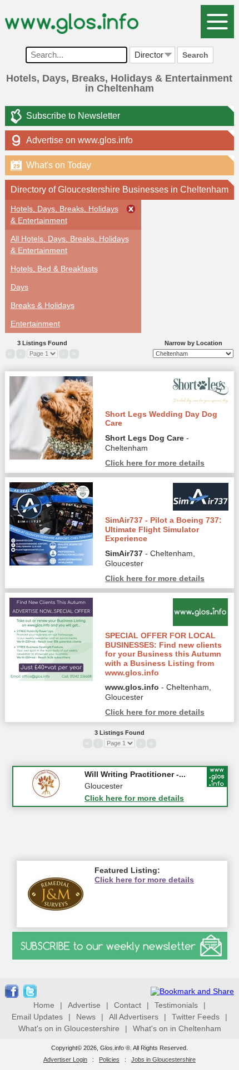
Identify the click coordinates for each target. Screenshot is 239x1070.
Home (43, 1005)
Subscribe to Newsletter (73, 115)
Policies (109, 1059)
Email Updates (37, 1016)
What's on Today (52, 165)
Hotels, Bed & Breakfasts (54, 268)
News (86, 1016)
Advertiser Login (65, 1059)
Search (195, 55)
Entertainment (35, 323)
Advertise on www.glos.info (79, 140)
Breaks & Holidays (42, 305)
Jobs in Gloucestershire (163, 1059)
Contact (127, 1005)
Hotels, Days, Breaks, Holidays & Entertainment (64, 214)
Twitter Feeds (196, 1016)
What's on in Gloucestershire (69, 1028)
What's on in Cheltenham (177, 1028)
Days (19, 286)
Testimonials (176, 1005)
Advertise (84, 1005)
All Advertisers (133, 1016)
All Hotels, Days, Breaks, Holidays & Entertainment (70, 244)
